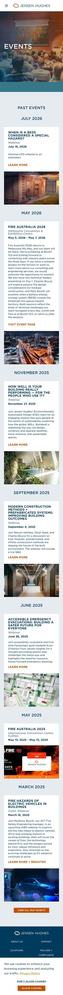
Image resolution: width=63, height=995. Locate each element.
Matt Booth (37, 291)
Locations (16, 950)
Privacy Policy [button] (30, 973)
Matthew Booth (24, 821)
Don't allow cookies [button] (31, 981)
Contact (46, 941)
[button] (32, 988)
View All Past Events (31, 910)
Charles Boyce (43, 281)
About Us (17, 941)
